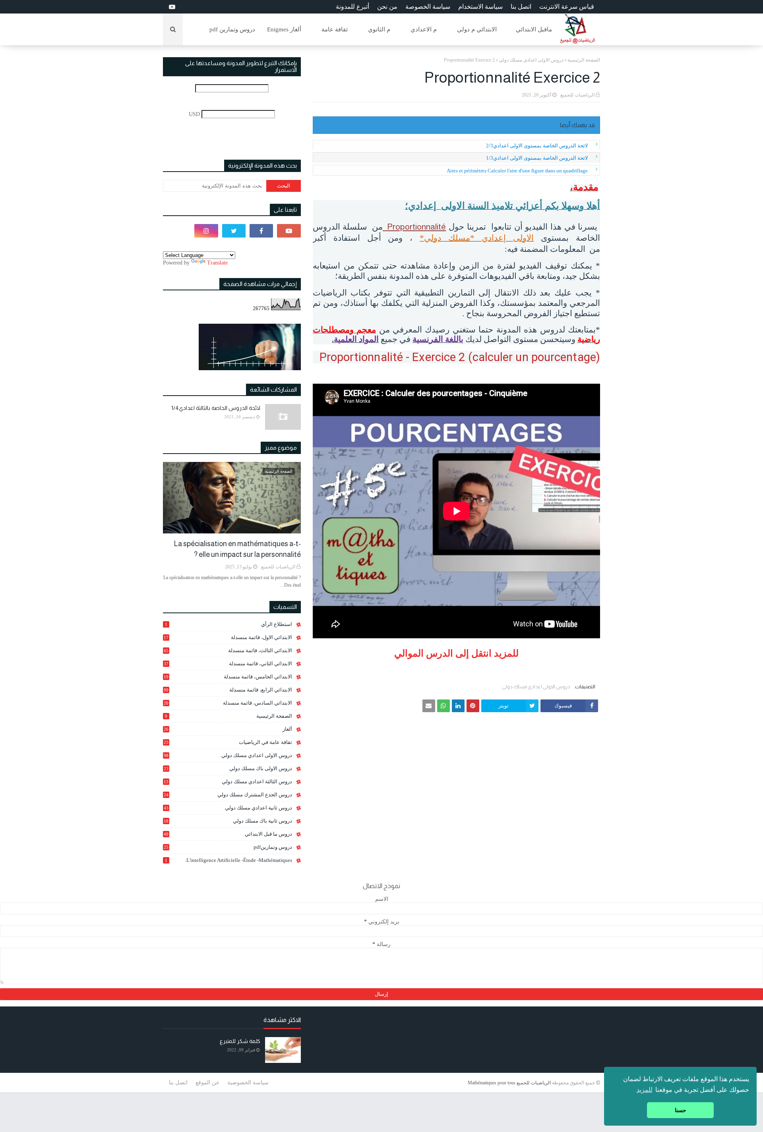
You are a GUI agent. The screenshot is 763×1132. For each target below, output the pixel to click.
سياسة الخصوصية (248, 1083)
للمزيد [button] (645, 1089)
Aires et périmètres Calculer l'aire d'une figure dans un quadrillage (517, 171)
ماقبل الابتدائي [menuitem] (534, 29)
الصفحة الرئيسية (583, 60)
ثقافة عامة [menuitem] (334, 29)
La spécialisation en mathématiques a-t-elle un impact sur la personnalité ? (237, 549)
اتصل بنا (521, 6)
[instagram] (206, 231)
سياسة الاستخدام (480, 6)
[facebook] (261, 231)
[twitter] (234, 231)
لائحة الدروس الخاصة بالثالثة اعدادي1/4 (215, 408)
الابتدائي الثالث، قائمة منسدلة (228, 650)
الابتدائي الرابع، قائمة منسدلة (228, 690)
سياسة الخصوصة (427, 6)
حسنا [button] (680, 1110)
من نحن (387, 6)
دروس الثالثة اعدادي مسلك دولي (228, 781)
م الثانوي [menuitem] (379, 29)
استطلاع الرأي (228, 624)
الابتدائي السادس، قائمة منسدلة (228, 703)
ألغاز (228, 729)
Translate (217, 263)
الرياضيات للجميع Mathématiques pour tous (509, 1083)
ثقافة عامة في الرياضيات (228, 742)
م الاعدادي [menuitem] (424, 29)
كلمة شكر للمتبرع (240, 1041)
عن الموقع (207, 1083)
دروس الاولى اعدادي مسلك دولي (531, 60)
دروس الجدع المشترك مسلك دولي (228, 795)
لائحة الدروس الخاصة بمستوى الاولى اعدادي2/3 (537, 146)
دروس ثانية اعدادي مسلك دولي (228, 808)
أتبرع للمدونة (352, 6)
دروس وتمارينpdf (228, 847)
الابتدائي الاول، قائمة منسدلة (228, 637)
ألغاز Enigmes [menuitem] (284, 29)
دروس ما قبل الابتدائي (228, 834)
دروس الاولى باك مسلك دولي (228, 768)
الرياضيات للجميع (577, 95)
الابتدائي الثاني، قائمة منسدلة (228, 663)
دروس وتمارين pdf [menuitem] (232, 29)
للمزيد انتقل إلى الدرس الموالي (456, 653)
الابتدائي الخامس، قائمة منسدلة (228, 677)
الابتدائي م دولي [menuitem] (477, 29)
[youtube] (171, 7)
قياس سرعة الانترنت (566, 6)
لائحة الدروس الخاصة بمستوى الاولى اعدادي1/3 (537, 158)
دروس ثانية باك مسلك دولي (228, 821)
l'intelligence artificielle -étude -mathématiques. (228, 860)
